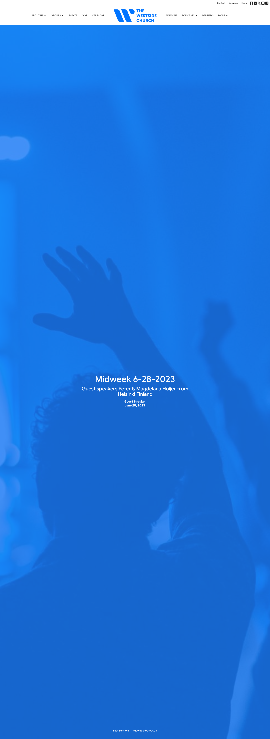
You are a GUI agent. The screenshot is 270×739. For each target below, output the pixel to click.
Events (73, 15)
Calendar (98, 15)
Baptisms (208, 15)
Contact (221, 3)
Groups (56, 15)
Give (84, 15)
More (221, 15)
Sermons (171, 15)
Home (244, 3)
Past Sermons (121, 730)
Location (233, 3)
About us (37, 15)
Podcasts (188, 15)
